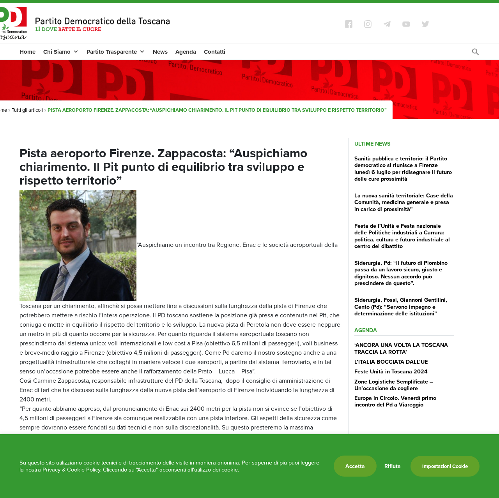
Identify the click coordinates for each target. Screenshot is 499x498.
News (160, 52)
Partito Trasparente (112, 52)
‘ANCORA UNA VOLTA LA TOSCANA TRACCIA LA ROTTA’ (401, 348)
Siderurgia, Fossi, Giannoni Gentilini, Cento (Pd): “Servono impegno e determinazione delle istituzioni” (400, 306)
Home (27, 52)
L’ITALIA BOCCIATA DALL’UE (391, 361)
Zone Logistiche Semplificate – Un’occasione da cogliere (393, 384)
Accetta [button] (355, 466)
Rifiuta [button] (392, 466)
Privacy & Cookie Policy (71, 469)
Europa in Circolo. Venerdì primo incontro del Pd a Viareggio (395, 401)
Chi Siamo (57, 52)
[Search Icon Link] (476, 54)
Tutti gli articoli (27, 109)
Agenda (185, 52)
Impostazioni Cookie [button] (445, 466)
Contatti (214, 52)
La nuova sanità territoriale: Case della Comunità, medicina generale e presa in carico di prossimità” (403, 202)
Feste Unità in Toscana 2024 (391, 371)
